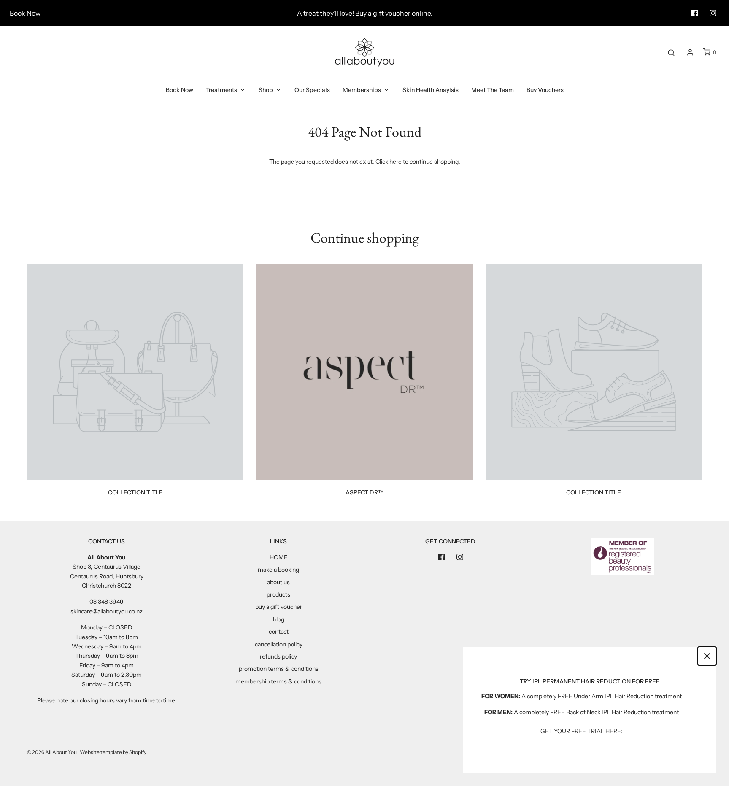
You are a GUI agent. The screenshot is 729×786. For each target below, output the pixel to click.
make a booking (278, 569)
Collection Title (135, 492)
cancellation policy (278, 644)
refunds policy (278, 656)
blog (278, 619)
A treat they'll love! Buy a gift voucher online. (364, 13)
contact (279, 631)
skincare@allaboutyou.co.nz (106, 611)
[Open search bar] (671, 52)
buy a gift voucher (278, 606)
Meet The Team (492, 90)
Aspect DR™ (365, 492)
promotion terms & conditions (279, 669)
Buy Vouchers (545, 90)
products (278, 594)
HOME (279, 557)
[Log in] (690, 52)
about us (278, 582)
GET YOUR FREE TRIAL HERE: (581, 731)
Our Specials (312, 90)
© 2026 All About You (52, 752)
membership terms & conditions (278, 681)
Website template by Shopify (113, 752)
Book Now (25, 13)
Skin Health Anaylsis (430, 90)
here (395, 161)
